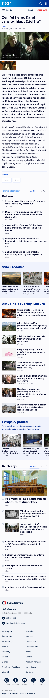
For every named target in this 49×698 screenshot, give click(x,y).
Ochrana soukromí (17, 693)
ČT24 (3, 27)
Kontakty (30, 672)
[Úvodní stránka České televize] (12, 602)
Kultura (6, 180)
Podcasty (6, 651)
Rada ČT (29, 651)
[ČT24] (7, 3)
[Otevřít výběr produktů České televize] (46, 3)
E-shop (5, 661)
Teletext (5, 646)
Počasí (5, 656)
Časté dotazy (31, 667)
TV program (7, 631)
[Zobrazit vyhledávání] (40, 3)
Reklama (29, 636)
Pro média (30, 631)
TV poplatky (7, 641)
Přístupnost (31, 693)
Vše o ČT (5, 672)
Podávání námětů (33, 661)
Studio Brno (31, 641)
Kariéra (29, 656)
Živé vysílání (7, 636)
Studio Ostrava (32, 646)
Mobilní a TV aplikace (11, 667)
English (4, 693)
